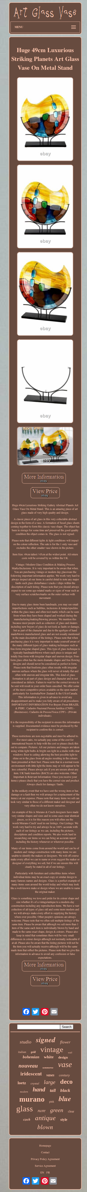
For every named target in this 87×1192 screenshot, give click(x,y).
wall (70, 1052)
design (63, 1057)
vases (50, 1075)
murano (32, 1099)
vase (65, 1064)
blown (45, 1126)
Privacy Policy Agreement (45, 1159)
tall (53, 1090)
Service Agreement (45, 1165)
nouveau (28, 1066)
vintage (51, 1049)
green (56, 1110)
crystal (35, 1083)
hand (39, 1089)
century (64, 1075)
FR (48, 1172)
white (49, 1057)
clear (71, 1111)
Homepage (45, 1145)
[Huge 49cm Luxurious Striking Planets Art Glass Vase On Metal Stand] (45, 119)
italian (22, 1052)
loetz (22, 1083)
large (49, 1082)
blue (65, 1098)
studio (25, 1041)
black (65, 1090)
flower (65, 1042)
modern (24, 1091)
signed (45, 1039)
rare (41, 1110)
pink (51, 1101)
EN (42, 1172)
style (63, 1120)
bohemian (31, 1057)
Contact (45, 1152)
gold (33, 1052)
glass (24, 1108)
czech (26, 1119)
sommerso (47, 1067)
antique (45, 1118)
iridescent (31, 1073)
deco (66, 1081)
